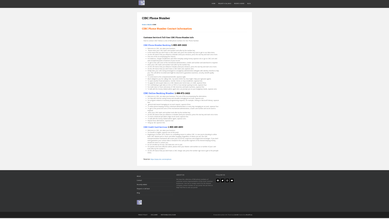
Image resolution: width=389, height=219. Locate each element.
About (139, 176)
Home (213, 3)
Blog (249, 3)
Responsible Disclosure (168, 215)
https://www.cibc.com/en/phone (161, 159)
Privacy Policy (142, 215)
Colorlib (236, 215)
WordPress (249, 215)
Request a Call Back (224, 3)
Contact (139, 180)
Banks (149, 24)
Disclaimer (154, 215)
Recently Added (239, 3)
